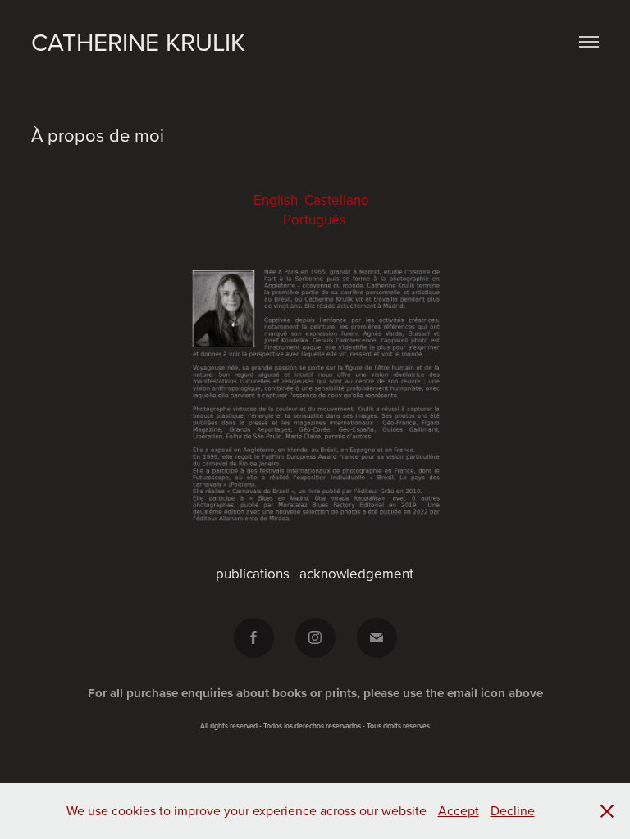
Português (314, 219)
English (275, 200)
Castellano (336, 200)
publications (253, 573)
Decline (513, 810)
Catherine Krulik (138, 42)
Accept (458, 810)
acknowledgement (356, 573)
